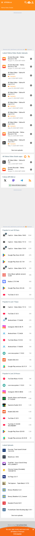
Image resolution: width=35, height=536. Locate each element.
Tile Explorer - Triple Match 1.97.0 (18, 483)
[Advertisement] (17, 31)
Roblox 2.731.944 (13, 281)
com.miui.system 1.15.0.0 (16, 353)
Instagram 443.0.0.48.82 (15, 392)
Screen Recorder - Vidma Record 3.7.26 (16, 133)
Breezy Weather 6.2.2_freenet (17, 496)
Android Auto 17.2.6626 (15, 333)
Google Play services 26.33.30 (17, 438)
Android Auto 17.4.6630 (15, 347)
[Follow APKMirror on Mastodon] (13, 181)
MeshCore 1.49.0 (13, 457)
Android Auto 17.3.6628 (15, 320)
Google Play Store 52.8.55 (16, 431)
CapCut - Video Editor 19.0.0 (17, 248)
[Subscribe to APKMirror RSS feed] (30, 181)
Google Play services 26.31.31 (17, 366)
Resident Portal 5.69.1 (15, 503)
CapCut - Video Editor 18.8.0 (17, 235)
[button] (25, 156)
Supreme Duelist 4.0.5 (15, 405)
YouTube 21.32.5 (13, 295)
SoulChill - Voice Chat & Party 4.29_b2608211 (17, 463)
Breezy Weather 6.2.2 (14, 490)
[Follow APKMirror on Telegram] (22, 181)
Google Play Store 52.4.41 (16, 255)
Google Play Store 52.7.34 (16, 262)
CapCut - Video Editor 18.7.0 (17, 268)
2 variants (13, 76)
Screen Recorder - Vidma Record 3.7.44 (16, 65)
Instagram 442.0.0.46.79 (15, 327)
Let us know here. (21, 525)
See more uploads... (17, 150)
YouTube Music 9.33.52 (15, 340)
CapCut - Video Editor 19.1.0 (17, 242)
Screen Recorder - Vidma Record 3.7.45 (16, 58)
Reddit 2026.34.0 (13, 412)
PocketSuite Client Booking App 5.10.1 (20, 510)
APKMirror (8, 2)
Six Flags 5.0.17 (13, 477)
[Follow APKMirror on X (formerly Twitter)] (5, 181)
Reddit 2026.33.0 (13, 360)
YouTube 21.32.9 (13, 418)
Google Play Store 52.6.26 (16, 288)
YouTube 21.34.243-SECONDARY (14, 425)
